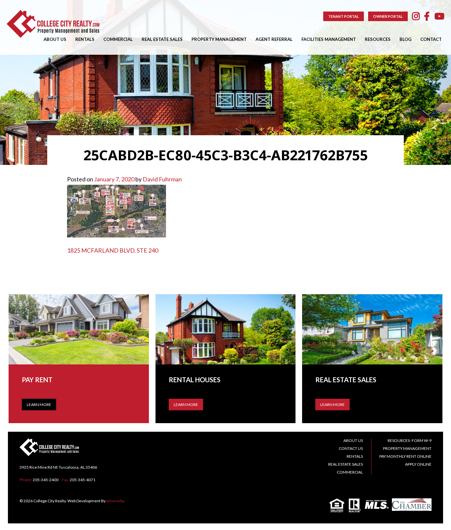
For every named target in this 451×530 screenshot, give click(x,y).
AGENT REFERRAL (274, 39)
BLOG (405, 39)
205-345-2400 (45, 479)
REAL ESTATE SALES (162, 39)
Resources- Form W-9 (410, 440)
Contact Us (351, 448)
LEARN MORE (186, 404)
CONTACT (431, 39)
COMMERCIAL (118, 39)
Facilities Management (328, 39)
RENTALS (84, 39)
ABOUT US (55, 39)
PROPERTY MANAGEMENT (219, 39)
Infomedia (115, 500)
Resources (378, 39)
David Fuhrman (162, 179)
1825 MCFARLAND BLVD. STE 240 (112, 250)
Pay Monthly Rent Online (405, 456)
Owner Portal (388, 16)
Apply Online (418, 464)
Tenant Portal (343, 16)
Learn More (39, 404)
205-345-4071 (82, 479)
